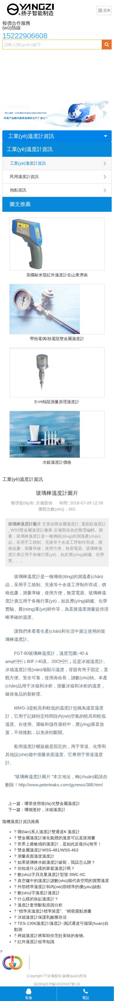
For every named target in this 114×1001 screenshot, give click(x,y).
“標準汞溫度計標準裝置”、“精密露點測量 (53, 911)
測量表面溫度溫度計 (35, 856)
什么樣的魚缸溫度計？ (37, 899)
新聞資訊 (71, 80)
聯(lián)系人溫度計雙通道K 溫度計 (48, 831)
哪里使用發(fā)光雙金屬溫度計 (52, 803)
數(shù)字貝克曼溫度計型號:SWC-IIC (50, 874)
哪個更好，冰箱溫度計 (45, 809)
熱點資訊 (18, 190)
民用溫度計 (47, 80)
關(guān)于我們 (20, 92)
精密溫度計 (16, 68)
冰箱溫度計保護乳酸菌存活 (41, 917)
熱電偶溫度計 (44, 68)
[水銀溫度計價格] (57, 434)
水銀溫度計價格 (57, 462)
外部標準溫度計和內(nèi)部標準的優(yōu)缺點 (58, 886)
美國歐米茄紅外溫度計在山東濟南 (57, 275)
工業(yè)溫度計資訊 (31, 136)
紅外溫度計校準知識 (35, 941)
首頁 (10, 57)
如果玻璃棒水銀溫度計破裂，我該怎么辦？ (55, 862)
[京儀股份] (31, 9)
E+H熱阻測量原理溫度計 (56, 401)
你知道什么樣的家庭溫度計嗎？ (45, 868)
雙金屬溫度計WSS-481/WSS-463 (47, 850)
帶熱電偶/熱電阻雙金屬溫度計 (57, 338)
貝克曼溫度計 (18, 80)
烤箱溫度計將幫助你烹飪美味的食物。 (51, 935)
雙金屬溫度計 (32, 57)
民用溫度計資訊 (24, 176)
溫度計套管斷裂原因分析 (39, 905)
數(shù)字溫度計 (78, 68)
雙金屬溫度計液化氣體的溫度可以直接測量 (55, 837)
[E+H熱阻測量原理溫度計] (57, 372)
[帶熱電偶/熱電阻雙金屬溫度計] (57, 309)
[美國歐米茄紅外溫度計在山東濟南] (57, 244)
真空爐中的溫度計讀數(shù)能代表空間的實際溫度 (62, 880)
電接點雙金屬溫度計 (69, 57)
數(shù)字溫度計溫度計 (38, 892)
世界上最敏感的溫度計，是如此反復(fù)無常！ (59, 844)
